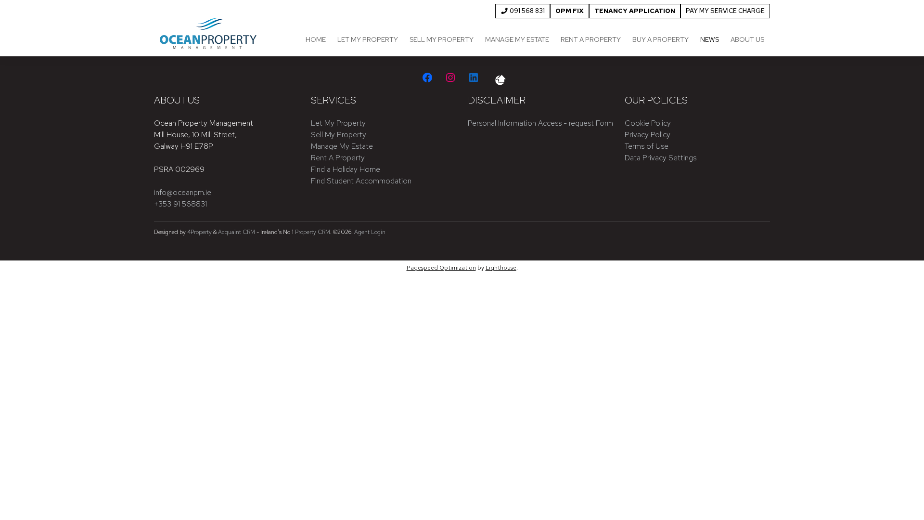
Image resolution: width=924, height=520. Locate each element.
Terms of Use (646, 146)
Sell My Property (442, 39)
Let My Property (367, 39)
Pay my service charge (725, 11)
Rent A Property (338, 158)
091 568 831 (526, 11)
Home (316, 39)
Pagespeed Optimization (441, 268)
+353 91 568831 (180, 204)
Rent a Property (591, 39)
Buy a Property (660, 39)
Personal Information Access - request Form (540, 123)
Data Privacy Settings (660, 158)
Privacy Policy (647, 135)
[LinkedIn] (473, 77)
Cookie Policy (648, 123)
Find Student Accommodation (361, 181)
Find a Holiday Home (345, 169)
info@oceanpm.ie (182, 192)
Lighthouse (501, 268)
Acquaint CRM (236, 232)
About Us (747, 39)
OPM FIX (569, 11)
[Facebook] (427, 77)
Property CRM (312, 232)
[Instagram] (450, 77)
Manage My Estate (517, 39)
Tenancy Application (634, 11)
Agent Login (369, 232)
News (709, 39)
